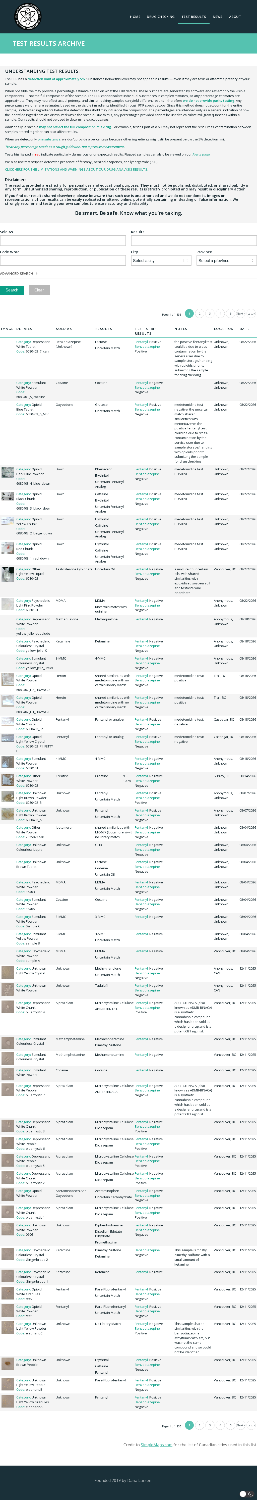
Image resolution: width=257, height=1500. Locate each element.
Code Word (10, 251)
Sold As (6, 231)
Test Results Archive (49, 43)
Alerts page (201, 154)
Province (204, 251)
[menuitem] (135, 17)
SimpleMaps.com (156, 1444)
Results (138, 231)
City (134, 251)
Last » (251, 313)
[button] (246, 1494)
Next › (241, 313)
